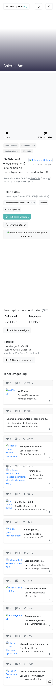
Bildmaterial (26, 181)
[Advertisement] (28, 101)
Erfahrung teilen (15, 224)
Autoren (16, 181)
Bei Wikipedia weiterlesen (34, 234)
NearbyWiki (16, 6)
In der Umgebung (12, 209)
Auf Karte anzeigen (17, 216)
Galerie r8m (35, 178)
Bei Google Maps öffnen (19, 359)
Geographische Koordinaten (20, 202)
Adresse (43, 202)
